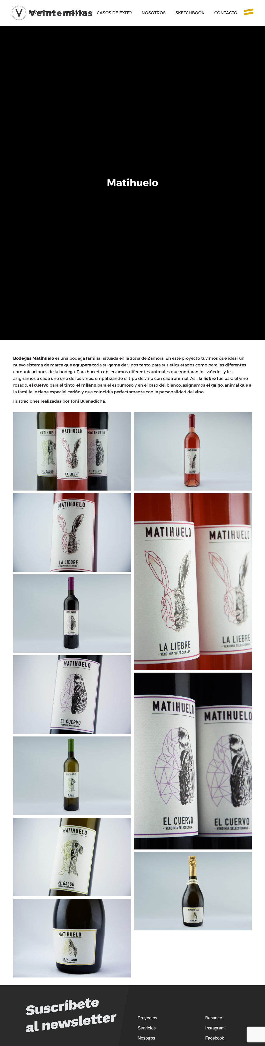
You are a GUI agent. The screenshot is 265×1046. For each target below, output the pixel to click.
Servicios (147, 1028)
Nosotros (146, 1038)
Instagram (215, 1028)
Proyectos (147, 1017)
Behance (213, 1017)
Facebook (214, 1038)
